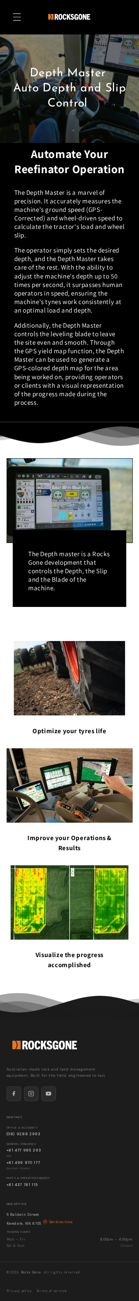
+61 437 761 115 (22, 1184)
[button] (17, 17)
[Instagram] (31, 1093)
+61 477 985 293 (24, 1150)
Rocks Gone (31, 1272)
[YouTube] (48, 1093)
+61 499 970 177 (23, 1162)
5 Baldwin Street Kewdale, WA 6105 (40, 1218)
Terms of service (51, 1291)
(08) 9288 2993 (24, 1133)
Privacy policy (19, 1291)
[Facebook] (14, 1093)
